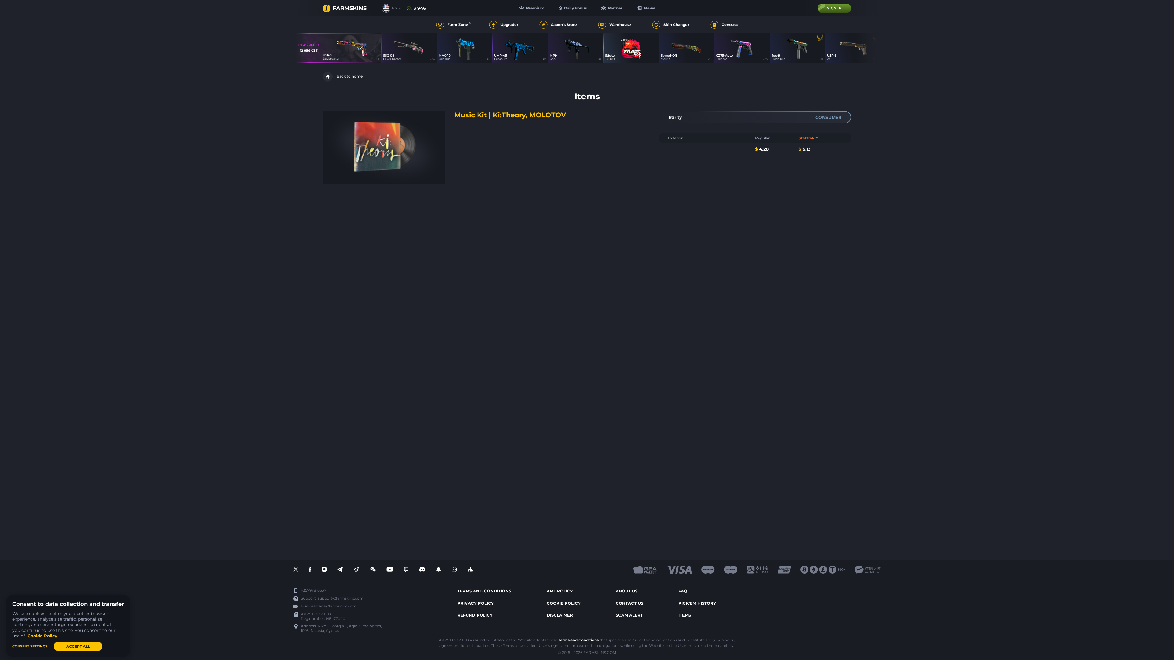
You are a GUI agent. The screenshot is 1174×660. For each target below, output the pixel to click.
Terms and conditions (484, 590)
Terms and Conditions (578, 640)
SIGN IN (834, 8)
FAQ (682, 590)
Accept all (78, 646)
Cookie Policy (564, 603)
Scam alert (629, 615)
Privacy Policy (475, 603)
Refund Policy (475, 615)
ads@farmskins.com (337, 606)
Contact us (629, 603)
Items (684, 615)
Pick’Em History (697, 603)
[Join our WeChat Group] (373, 569)
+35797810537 (313, 590)
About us (626, 590)
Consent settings (29, 646)
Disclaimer (560, 615)
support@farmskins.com (341, 598)
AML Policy (560, 590)
